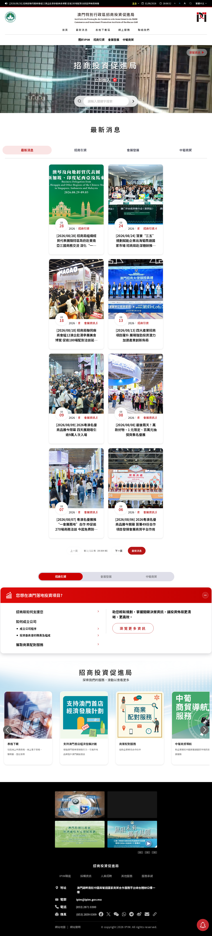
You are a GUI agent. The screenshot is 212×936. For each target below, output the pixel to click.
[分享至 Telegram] (131, 914)
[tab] (61, 576)
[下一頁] (154, 852)
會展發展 (133, 150)
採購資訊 (85, 876)
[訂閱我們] (203, 925)
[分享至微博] (139, 914)
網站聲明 (75, 927)
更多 (134, 3)
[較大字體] (184, 3)
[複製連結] (154, 914)
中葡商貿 (185, 150)
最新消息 (82, 29)
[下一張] (204, 729)
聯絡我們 (144, 29)
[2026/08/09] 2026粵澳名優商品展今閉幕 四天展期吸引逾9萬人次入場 (43, 3)
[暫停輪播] (147, 852)
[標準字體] (180, 3)
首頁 (65, 29)
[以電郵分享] (147, 914)
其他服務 (126, 876)
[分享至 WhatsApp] (124, 914)
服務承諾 (147, 876)
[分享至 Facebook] (101, 914)
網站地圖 (60, 927)
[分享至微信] (116, 914)
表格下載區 (103, 29)
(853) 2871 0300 (86, 907)
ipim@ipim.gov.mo (89, 899)
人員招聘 (106, 876)
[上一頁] (140, 852)
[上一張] (7, 729)
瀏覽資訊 (197, 52)
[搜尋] (190, 3)
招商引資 (80, 150)
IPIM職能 (65, 876)
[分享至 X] (108, 914)
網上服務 (124, 29)
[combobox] (107, 101)
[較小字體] (176, 3)
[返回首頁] (10, 17)
